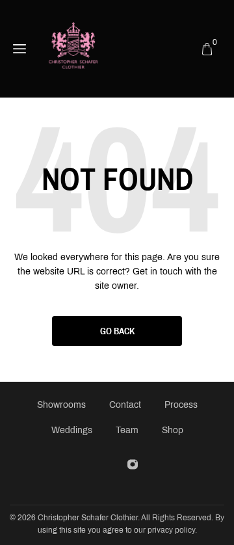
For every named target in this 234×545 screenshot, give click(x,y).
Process (181, 405)
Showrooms (61, 405)
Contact (125, 405)
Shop (172, 430)
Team (127, 430)
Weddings (71, 430)
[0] (207, 49)
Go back (117, 331)
